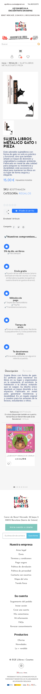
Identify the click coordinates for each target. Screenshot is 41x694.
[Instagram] (21, 665)
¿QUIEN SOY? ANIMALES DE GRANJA (20, 456)
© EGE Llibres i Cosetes (21, 660)
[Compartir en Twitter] (18, 227)
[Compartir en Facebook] (14, 227)
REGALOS (25, 193)
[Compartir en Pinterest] (23, 227)
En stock (7, 219)
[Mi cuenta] (12, 56)
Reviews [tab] (27, 371)
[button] (20, 51)
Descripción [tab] (11, 371)
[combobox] (18, 44)
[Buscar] (39, 44)
